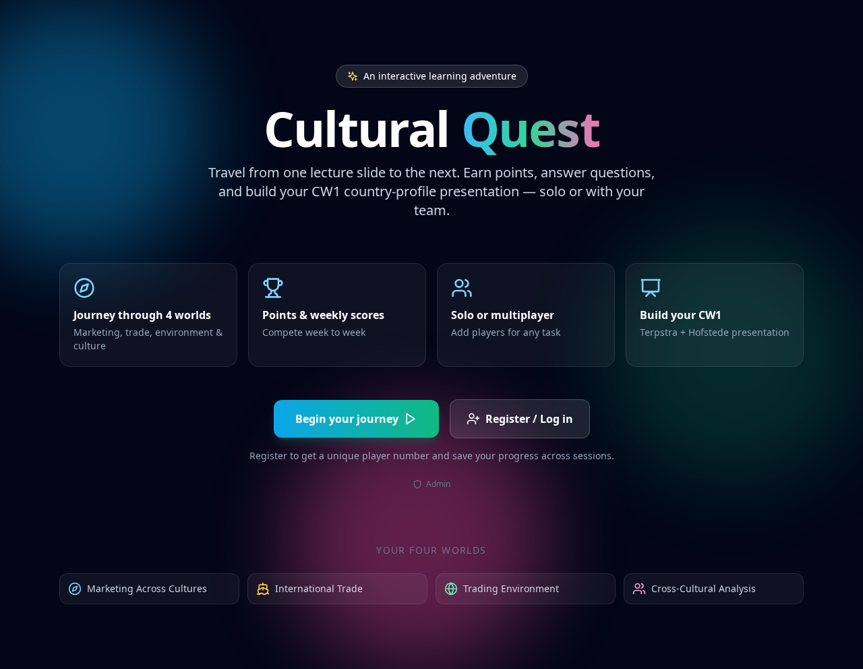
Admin (438, 484)
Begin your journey (346, 418)
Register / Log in (529, 418)
